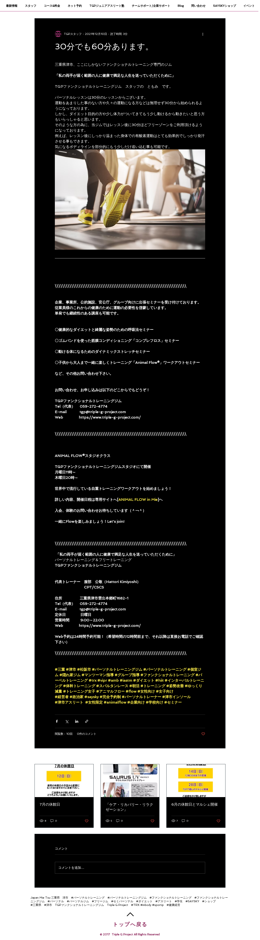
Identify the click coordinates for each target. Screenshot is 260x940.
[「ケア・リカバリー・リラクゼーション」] (130, 780)
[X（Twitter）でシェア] (67, 721)
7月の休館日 (50, 804)
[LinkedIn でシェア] (77, 721)
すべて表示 (218, 756)
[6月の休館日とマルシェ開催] (196, 780)
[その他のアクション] (202, 33)
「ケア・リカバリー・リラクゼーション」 (129, 807)
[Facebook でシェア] (57, 721)
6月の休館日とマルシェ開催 (194, 804)
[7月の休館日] (64, 780)
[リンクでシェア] (87, 721)
